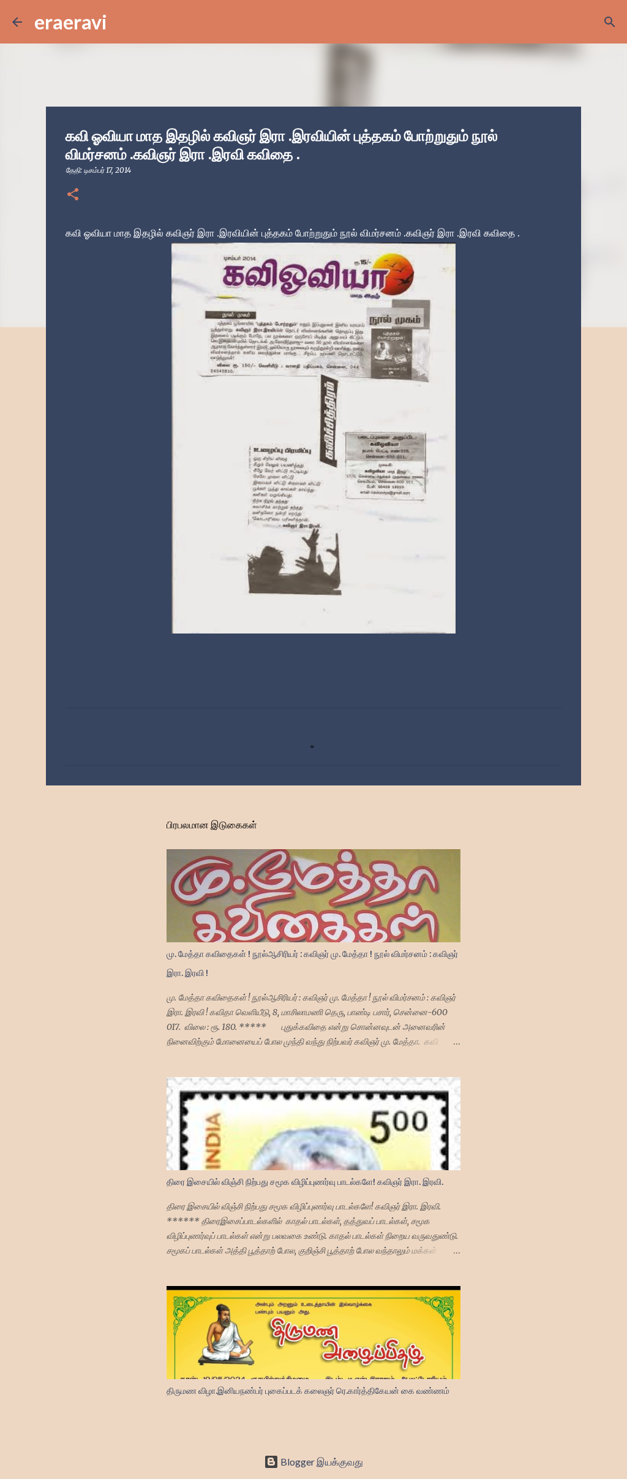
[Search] (124, 22)
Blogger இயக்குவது (321, 1461)
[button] (73, 195)
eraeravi (70, 22)
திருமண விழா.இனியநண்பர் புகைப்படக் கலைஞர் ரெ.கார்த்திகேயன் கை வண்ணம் (308, 1391)
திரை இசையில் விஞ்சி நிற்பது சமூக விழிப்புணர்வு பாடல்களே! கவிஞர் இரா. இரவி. (305, 1182)
